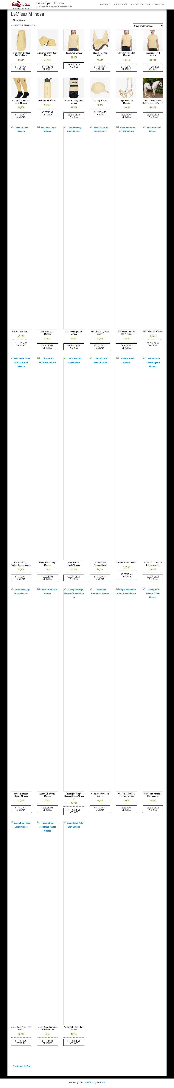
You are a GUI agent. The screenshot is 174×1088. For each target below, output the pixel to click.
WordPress (89, 1082)
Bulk (103, 1082)
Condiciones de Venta (22, 1066)
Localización (120, 4)
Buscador (105, 4)
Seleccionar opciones (21, 68)
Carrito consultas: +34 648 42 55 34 (149, 4)
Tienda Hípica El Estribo (50, 3)
